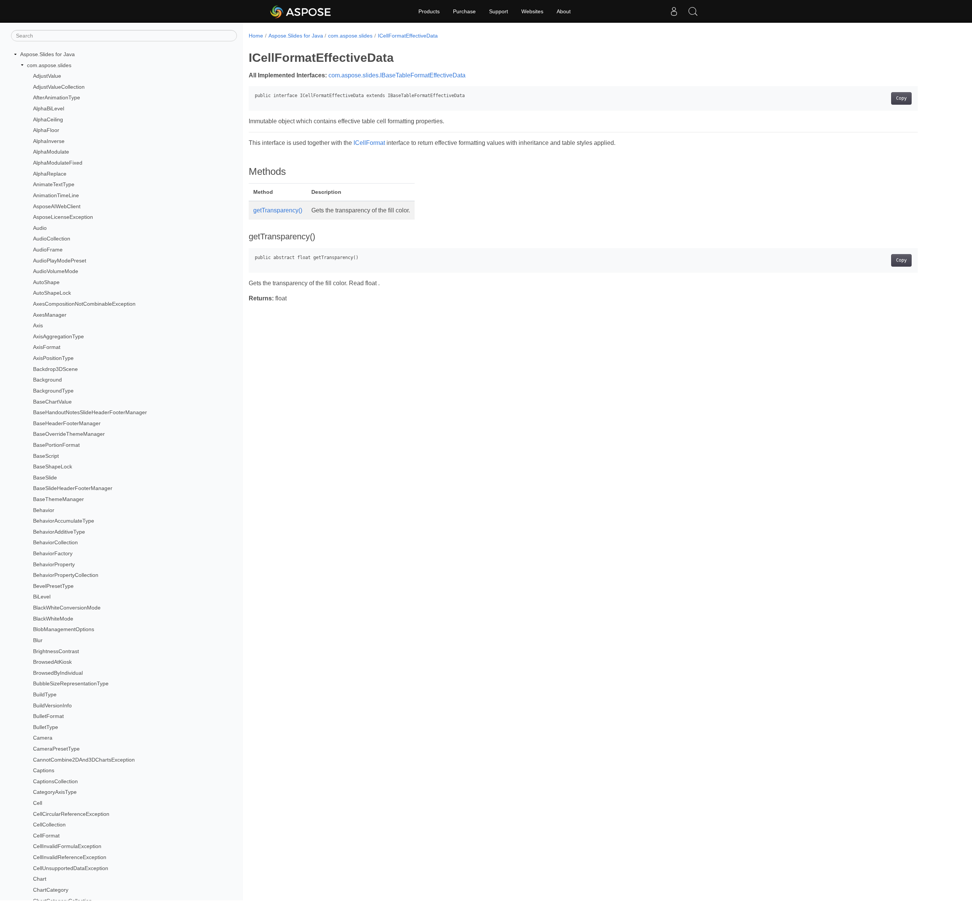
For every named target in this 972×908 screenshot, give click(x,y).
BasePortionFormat (56, 445)
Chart (39, 879)
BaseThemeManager (58, 499)
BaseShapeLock (52, 466)
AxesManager (49, 315)
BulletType (45, 727)
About (564, 11)
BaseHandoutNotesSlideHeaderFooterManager (90, 412)
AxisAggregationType (58, 336)
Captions (43, 770)
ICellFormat (369, 143)
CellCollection (49, 825)
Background (47, 380)
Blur (38, 640)
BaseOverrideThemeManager (69, 434)
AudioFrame (48, 250)
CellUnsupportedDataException (70, 868)
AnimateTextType (53, 184)
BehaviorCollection (55, 542)
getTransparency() (277, 210)
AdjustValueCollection (59, 87)
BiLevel (41, 597)
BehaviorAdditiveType (59, 532)
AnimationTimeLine (56, 195)
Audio (40, 228)
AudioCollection (51, 239)
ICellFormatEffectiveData (408, 36)
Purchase (464, 11)
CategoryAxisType (55, 792)
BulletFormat (48, 716)
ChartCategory (50, 890)
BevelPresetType (53, 586)
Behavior (43, 510)
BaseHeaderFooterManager (67, 423)
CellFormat (46, 836)
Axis (38, 325)
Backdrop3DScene (55, 369)
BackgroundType (53, 391)
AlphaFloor (46, 130)
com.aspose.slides (49, 65)
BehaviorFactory (53, 553)
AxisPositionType (53, 358)
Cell (37, 803)
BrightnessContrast (56, 651)
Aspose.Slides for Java (47, 54)
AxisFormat (46, 347)
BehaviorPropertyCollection (65, 575)
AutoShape (46, 282)
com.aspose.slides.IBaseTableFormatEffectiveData (396, 75)
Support (498, 11)
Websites (532, 11)
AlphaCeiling (48, 119)
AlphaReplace (49, 174)
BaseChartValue (52, 402)
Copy (901, 98)
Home (256, 36)
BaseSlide (45, 477)
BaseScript (46, 456)
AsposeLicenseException (63, 217)
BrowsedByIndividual (58, 673)
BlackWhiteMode (53, 619)
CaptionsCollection (55, 781)
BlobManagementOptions (63, 629)
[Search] (692, 11)
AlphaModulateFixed (57, 163)
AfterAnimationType (56, 97)
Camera (42, 738)
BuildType (45, 694)
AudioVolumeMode (55, 271)
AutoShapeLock (52, 293)
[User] (673, 11)
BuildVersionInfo (52, 705)
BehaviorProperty (54, 564)
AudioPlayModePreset (59, 261)
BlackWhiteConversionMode (67, 608)
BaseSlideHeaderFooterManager (72, 488)
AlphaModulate (51, 152)
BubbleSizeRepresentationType (71, 683)
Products (429, 11)
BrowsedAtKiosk (52, 662)
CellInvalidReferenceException (69, 857)
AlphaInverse (49, 141)
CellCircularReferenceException (71, 814)
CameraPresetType (56, 749)
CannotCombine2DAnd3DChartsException (84, 760)
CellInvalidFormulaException (67, 846)
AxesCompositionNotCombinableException (84, 304)
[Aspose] (301, 11)
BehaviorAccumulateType (63, 521)
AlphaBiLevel (48, 108)
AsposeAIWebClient (56, 206)
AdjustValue (47, 76)
